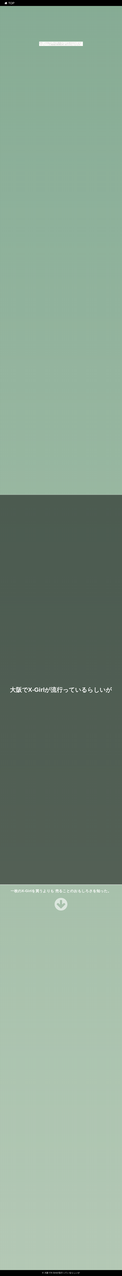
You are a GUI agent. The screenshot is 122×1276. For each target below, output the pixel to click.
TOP (10, 3)
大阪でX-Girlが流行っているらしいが (61, 689)
